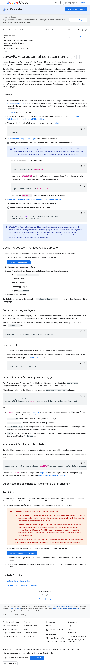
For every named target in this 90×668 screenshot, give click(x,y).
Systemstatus (29, 636)
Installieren (11, 113)
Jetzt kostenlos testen (76, 9)
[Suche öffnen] (56, 2)
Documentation (14, 30)
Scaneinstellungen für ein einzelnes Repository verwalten (29, 237)
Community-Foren (30, 626)
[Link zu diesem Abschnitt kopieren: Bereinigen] (17, 492)
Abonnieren (36, 658)
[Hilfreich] (82, 30)
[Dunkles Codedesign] (81, 129)
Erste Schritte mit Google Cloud (55, 630)
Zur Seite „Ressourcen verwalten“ (22, 553)
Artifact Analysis (15, 9)
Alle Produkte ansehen (10, 626)
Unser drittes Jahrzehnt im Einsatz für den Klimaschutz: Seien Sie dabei (28, 653)
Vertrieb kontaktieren (10, 636)
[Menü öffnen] (3, 2)
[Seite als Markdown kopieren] (75, 57)
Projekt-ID (35, 412)
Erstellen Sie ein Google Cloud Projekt (21, 139)
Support (27, 629)
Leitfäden (57, 30)
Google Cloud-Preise (10, 629)
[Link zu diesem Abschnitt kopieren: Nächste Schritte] (24, 575)
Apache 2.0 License (15, 608)
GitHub (48, 626)
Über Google (7, 649)
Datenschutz (17, 649)
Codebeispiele (51, 634)
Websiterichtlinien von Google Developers (66, 608)
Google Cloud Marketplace (12, 633)
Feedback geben (78, 36)
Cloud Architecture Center (55, 638)
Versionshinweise (30, 633)
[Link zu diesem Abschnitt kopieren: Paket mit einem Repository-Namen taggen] (56, 377)
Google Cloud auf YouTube (77, 636)
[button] (47, 142)
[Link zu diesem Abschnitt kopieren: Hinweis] (14, 95)
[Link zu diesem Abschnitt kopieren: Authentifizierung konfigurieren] (42, 310)
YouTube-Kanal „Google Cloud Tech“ (76, 640)
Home (4, 30)
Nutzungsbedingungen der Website (36, 649)
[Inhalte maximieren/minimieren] (17, 35)
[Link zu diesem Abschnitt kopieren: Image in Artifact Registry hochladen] (48, 444)
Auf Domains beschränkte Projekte (45, 415)
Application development (30, 30)
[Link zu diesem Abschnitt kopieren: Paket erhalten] (22, 345)
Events (70, 629)
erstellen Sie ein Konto (15, 103)
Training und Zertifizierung (55, 641)
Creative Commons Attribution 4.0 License (60, 606)
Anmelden (83, 3)
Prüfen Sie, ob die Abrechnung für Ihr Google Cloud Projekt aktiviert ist (34, 199)
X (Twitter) (72, 633)
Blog (69, 626)
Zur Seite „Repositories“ (19, 262)
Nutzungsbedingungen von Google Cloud (65, 649)
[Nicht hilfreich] (85, 30)
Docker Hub (33, 358)
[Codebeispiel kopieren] (84, 129)
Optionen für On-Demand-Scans (19, 581)
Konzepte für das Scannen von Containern (23, 585)
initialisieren (57, 123)
